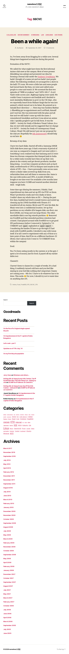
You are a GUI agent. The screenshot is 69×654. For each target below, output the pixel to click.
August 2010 (8, 488)
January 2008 (8, 570)
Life (30, 425)
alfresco (26, 414)
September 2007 (9, 582)
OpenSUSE (17, 428)
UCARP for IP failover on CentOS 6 (20, 382)
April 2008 (7, 562)
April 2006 (7, 617)
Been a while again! (34, 41)
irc (23, 422)
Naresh (21, 48)
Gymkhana (35, 35)
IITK (28, 284)
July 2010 (7, 492)
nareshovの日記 (34, 4)
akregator (22, 414)
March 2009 (7, 539)
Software (58, 35)
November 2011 (9, 480)
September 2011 (9, 484)
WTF (12, 433)
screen (28, 428)
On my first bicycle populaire (13, 353)
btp (18, 416)
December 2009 (9, 511)
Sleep (32, 428)
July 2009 (7, 531)
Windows (6, 433)
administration (10, 414)
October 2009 (8, 519)
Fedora (5, 419)
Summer (12, 431)
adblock (4, 414)
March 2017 (7, 448)
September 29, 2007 (34, 48)
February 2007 (8, 602)
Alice (29, 414)
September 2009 (9, 523)
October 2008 (8, 551)
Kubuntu (25, 425)
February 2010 (8, 503)
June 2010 (7, 495)
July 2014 (7, 460)
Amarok (32, 414)
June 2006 (7, 613)
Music (11, 428)
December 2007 (9, 574)
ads (14, 414)
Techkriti (17, 431)
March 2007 (7, 598)
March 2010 (7, 499)
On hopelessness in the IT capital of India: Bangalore (19, 394)
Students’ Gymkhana (46, 77)
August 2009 (8, 527)
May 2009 (7, 535)
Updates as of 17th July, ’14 (12, 348)
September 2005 (9, 625)
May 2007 (7, 594)
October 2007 (8, 578)
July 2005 (7, 629)
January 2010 (8, 507)
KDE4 (20, 425)
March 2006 (7, 621)
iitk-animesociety (39, 134)
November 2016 (9, 452)
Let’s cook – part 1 (9, 343)
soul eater (6, 431)
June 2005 (7, 633)
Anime (14, 284)
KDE (15, 425)
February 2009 (8, 543)
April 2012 (7, 468)
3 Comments (50, 48)
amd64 (4, 416)
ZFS (36, 284)
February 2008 (8, 566)
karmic (11, 425)
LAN (42, 35)
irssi (26, 422)
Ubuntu (28, 431)
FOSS (17, 419)
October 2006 (8, 606)
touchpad (22, 431)
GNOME (6, 422)
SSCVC (32, 284)
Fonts (9, 419)
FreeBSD (23, 284)
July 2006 (7, 610)
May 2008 (7, 558)
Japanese (6, 425)
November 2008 (9, 547)
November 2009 (9, 515)
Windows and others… (21, 375)
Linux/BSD (49, 35)
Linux (6, 428)
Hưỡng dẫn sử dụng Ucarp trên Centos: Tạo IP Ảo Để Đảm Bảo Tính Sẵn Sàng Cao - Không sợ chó (19, 380)
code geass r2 (23, 416)
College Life (11, 35)
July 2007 (7, 590)
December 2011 (9, 476)
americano (9, 416)
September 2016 (9, 456)
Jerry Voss (7, 375)
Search (5, 300)
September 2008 (9, 554)
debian (30, 417)
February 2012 (8, 472)
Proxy (24, 428)
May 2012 (6, 464)
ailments (17, 414)
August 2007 (8, 586)
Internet (19, 422)
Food (18, 284)
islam (29, 422)
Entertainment (23, 35)
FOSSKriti (23, 419)
